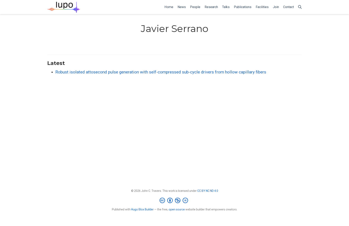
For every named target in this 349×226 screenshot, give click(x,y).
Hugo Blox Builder (142, 209)
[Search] (300, 7)
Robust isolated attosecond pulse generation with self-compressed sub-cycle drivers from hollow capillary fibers (160, 72)
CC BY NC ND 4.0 (207, 190)
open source (177, 209)
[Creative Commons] (175, 200)
